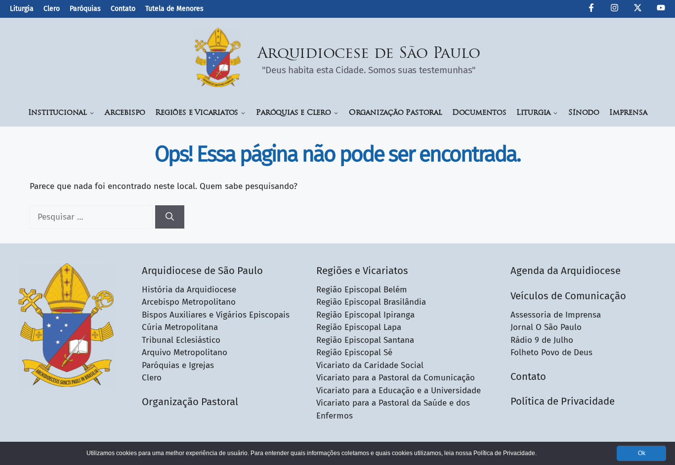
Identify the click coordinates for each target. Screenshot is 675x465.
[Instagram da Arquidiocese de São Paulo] (614, 9)
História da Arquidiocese (189, 289)
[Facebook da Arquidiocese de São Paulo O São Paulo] (591, 9)
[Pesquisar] (169, 217)
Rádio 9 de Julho (541, 340)
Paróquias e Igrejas (178, 365)
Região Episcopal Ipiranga (365, 315)
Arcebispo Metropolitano (189, 302)
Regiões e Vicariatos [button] (196, 113)
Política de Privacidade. (505, 453)
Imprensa (628, 113)
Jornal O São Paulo (546, 327)
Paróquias (85, 8)
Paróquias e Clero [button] (293, 113)
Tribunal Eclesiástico (181, 340)
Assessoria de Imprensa (555, 315)
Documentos (479, 113)
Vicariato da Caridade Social (369, 365)
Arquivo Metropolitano (184, 352)
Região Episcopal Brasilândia (371, 302)
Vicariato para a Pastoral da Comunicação (395, 377)
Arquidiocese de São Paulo (369, 54)
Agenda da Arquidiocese (565, 271)
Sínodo (583, 113)
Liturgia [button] (533, 113)
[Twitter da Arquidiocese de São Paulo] (637, 9)
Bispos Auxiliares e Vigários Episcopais (216, 315)
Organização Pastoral (395, 113)
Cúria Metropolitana (180, 327)
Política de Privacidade (562, 401)
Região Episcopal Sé (354, 352)
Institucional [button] (57, 113)
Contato (123, 8)
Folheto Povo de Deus (551, 352)
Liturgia (22, 8)
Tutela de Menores (174, 8)
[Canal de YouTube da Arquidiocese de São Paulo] (661, 9)
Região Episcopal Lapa (358, 327)
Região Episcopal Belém (361, 289)
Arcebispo (125, 113)
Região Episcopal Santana (365, 340)
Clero (51, 8)
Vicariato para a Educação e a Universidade (398, 390)
